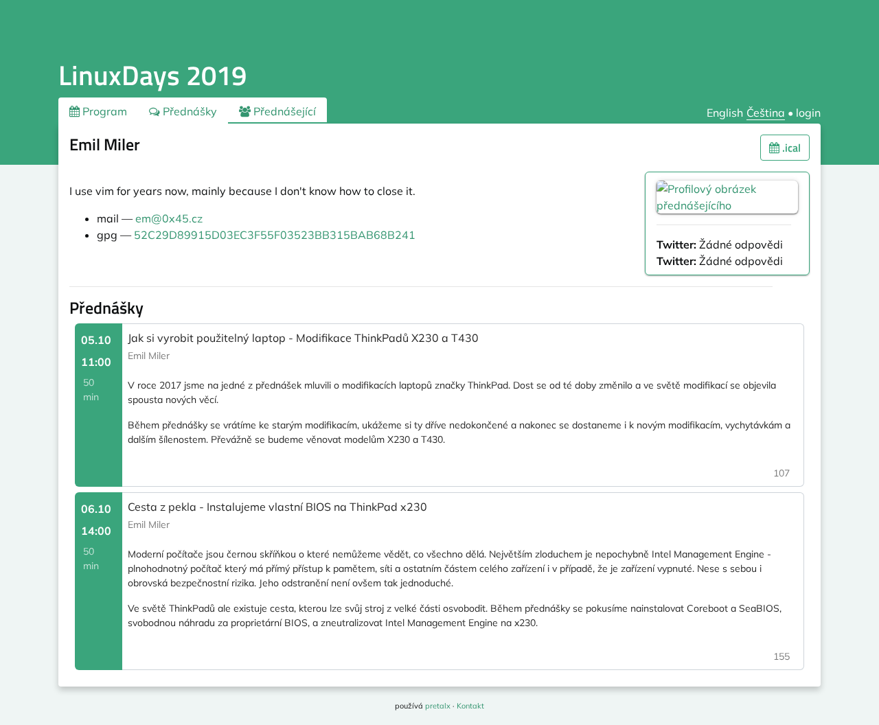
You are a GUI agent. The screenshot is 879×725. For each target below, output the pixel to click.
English (725, 112)
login (808, 112)
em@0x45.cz (169, 218)
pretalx (437, 706)
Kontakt (470, 706)
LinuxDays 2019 (152, 75)
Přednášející (283, 111)
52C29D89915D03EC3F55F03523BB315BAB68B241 (274, 235)
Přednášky (188, 111)
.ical (790, 147)
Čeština (765, 112)
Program (103, 111)
